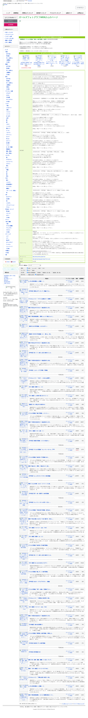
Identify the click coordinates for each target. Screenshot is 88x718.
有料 (29, 268)
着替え (7, 188)
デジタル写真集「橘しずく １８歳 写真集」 (38, 571)
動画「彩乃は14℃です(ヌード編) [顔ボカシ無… (39, 342)
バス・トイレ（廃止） (11, 190)
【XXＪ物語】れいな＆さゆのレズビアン (37, 563)
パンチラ (8, 182)
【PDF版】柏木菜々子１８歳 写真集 (36, 643)
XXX (7, 178)
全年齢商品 (80, 7)
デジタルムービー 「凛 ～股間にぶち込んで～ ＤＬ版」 (52, 63)
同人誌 (7, 211)
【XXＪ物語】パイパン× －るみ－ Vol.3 (37, 527)
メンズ (6, 49)
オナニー (8, 140)
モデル (7, 95)
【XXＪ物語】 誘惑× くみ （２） (36, 536)
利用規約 (6, 277)
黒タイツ (8, 128)
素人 (7, 76)
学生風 (7, 56)
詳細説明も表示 (40, 274)
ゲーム (7, 219)
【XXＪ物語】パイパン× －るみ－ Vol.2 (37, 607)
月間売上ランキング (27, 13)
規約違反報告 (7, 281)
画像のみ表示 (31, 274)
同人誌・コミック (10, 209)
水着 (7, 109)
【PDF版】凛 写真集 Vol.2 (34, 652)
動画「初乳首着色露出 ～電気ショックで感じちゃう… (40, 316)
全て (44, 268)
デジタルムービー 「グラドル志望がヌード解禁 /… (40, 298)
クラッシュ (8, 134)
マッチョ (8, 244)
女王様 (7, 198)
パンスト (8, 111)
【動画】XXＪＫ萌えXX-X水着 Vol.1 (36, 404)
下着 (7, 105)
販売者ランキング (41, 13)
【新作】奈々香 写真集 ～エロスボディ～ (38, 326)
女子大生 (8, 53)
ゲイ (7, 238)
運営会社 (6, 280)
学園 (7, 169)
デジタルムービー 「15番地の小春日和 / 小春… (39, 598)
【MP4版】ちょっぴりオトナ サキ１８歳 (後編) (39, 476)
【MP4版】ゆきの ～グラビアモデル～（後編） (39, 581)
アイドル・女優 (9, 91)
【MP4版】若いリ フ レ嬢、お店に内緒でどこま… (40, 352)
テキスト (8, 230)
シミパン (8, 114)
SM (6, 194)
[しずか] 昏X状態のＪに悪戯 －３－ (36, 686)
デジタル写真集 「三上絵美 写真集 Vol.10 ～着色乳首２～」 (78, 64)
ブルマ (7, 124)
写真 (7, 51)
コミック (8, 213)
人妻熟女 (8, 60)
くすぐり (8, 132)
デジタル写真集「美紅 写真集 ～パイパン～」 (39, 413)
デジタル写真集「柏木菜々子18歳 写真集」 (38, 545)
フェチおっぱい (9, 38)
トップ (8, 13)
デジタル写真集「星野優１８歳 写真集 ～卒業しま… (40, 633)
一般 (6, 254)
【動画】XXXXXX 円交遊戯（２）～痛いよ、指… (39, 334)
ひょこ (7, 167)
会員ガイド (69, 13)
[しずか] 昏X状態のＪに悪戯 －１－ (36, 281)
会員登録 (10, 24)
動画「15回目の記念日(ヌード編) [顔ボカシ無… (39, 360)
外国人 (7, 87)
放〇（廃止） (9, 153)
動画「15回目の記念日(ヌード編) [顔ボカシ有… (39, 422)
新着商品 (16, 13)
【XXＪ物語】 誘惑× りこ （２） (36, 386)
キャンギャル (9, 99)
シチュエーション (9, 34)
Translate (30, 0)
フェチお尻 (8, 36)
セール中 (34, 268)
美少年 (7, 240)
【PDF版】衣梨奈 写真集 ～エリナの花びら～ (39, 440)
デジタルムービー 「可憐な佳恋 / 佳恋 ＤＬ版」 (39, 677)
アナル (7, 207)
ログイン (10, 21)
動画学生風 (8, 40)
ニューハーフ (9, 246)
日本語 (8, 261)
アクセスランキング (55, 13)
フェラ (7, 145)
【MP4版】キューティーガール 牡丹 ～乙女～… (39, 502)
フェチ (7, 103)
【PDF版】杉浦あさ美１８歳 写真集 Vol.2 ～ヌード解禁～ (39, 64)
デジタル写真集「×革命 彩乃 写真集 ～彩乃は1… (39, 510)
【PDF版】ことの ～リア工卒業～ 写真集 (38, 370)
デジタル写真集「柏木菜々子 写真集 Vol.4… (38, 457)
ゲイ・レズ (8, 234)
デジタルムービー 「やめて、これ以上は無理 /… (39, 378)
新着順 (39, 272)
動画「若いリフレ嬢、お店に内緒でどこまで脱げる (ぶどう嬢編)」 (65, 63)
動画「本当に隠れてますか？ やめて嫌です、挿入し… (40, 519)
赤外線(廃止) (9, 184)
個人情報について (8, 278)
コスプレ (8, 155)
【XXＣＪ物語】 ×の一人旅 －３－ (36, 430)
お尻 (7, 118)
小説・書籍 (8, 221)
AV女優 (8, 97)
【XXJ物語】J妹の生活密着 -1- (35, 624)
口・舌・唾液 (9, 147)
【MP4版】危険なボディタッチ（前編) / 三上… (39, 291)
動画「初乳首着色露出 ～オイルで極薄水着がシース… (40, 695)
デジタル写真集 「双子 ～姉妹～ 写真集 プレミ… (39, 589)
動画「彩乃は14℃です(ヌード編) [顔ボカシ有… (39, 307)
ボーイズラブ (9, 242)
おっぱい (8, 116)
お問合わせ (80, 13)
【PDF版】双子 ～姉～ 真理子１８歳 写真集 (38, 493)
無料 (39, 268)
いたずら (8, 203)
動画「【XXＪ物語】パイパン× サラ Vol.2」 (38, 668)
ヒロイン (8, 163)
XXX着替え (8, 42)
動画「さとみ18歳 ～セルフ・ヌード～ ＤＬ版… (39, 483)
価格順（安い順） (47, 272)
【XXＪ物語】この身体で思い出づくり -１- (38, 395)
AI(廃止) (7, 250)
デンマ (7, 136)
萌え (7, 165)
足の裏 (7, 143)
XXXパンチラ (9, 32)
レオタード (8, 107)
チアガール (8, 159)
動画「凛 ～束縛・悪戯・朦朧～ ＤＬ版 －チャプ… (40, 659)
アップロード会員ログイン (10, 265)
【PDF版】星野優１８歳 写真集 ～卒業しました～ (26, 63)
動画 (7, 64)
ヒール (7, 130)
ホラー (7, 215)
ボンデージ (8, 196)
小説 (7, 223)
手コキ (7, 138)
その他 (7, 62)
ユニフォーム (9, 161)
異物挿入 (8, 149)
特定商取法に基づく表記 (9, 275)
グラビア (8, 93)
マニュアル (8, 227)
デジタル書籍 (9, 225)
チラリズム (8, 186)
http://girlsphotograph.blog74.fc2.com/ (41, 259)
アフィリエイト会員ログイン (10, 269)
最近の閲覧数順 (31, 272)
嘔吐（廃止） (9, 151)
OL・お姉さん (9, 58)
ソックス (8, 126)
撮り (7, 180)
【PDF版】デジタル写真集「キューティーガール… (40, 449)
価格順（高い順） (57, 272)
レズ (7, 236)
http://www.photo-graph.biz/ (39, 256)
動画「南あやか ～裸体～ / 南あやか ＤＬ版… (38, 466)
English (14, 261)
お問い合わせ (7, 283)
